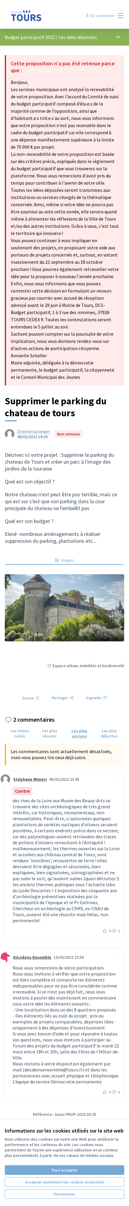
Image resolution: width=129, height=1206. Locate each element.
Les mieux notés (19, 733)
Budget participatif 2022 (30, 37)
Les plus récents (49, 733)
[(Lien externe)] (64, 607)
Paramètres (64, 1194)
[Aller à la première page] (49, 15)
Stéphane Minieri (30, 779)
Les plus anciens (79, 733)
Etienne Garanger (33, 431)
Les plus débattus (109, 733)
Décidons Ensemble (32, 957)
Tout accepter (64, 1170)
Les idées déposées (77, 37)
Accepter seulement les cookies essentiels (64, 1182)
